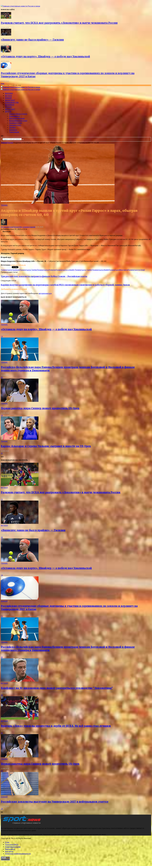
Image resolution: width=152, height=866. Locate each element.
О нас (7, 842)
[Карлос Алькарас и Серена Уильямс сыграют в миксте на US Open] (19, 439)
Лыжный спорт (15, 123)
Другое (8, 111)
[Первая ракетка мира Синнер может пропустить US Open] (19, 401)
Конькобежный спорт (18, 120)
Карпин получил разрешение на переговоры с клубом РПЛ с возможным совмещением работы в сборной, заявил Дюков (65, 285)
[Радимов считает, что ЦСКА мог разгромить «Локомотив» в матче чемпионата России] (6, 18)
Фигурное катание (17, 118)
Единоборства (12, 102)
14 (2, 336)
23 (2, 733)
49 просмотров (7, 227)
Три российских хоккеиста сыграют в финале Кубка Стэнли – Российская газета (44, 276)
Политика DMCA (11, 844)
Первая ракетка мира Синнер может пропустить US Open (40, 408)
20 (2, 377)
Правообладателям (12, 847)
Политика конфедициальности (18, 853)
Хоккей (8, 98)
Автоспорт (10, 109)
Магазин (9, 93)
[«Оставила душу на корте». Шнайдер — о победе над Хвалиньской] (6, 52)
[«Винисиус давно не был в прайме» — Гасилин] (6, 35)
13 (2, 499)
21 (2, 453)
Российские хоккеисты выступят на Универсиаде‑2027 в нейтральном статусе (54, 801)
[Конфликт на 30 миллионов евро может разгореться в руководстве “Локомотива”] (19, 681)
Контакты (9, 851)
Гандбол (12, 127)
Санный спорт (15, 125)
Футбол (8, 96)
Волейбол (9, 105)
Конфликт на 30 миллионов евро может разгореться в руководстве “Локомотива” (57, 688)
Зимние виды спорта (18, 114)
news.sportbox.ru (18, 265)
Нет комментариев (27, 227)
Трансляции (14, 132)
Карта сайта (10, 849)
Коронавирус (14, 116)
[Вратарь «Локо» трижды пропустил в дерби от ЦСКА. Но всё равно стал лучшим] (19, 719)
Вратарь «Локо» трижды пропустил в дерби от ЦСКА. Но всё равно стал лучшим (56, 726)
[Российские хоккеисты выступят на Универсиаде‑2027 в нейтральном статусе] (19, 794)
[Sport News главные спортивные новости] (21, 824)
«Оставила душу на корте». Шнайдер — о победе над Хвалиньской (45, 56)
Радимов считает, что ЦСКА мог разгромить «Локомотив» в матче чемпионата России (59, 22)
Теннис (8, 107)
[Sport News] (20, 6)
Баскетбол (10, 100)
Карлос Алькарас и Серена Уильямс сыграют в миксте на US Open (46, 446)
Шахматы (13, 130)
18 (2, 537)
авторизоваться (45, 293)
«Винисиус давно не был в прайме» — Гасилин (32, 39)
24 (2, 415)
